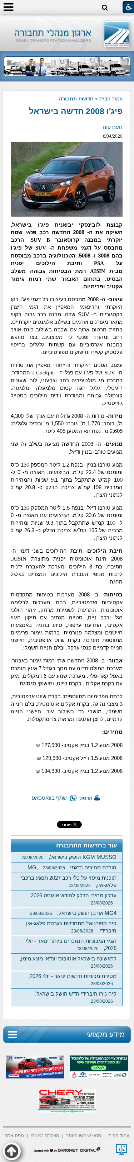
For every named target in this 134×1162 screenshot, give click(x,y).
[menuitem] (118, 1135)
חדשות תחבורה (76, 98)
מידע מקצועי (105, 1034)
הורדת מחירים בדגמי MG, (72, 867)
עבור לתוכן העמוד (67, 21)
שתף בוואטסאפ (49, 798)
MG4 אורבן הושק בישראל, (73, 913)
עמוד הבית (111, 98)
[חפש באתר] (105, 7)
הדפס (86, 798)
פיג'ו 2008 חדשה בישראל (76, 111)
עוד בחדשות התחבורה (86, 845)
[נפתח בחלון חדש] (121, 1149)
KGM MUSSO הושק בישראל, (68, 857)
